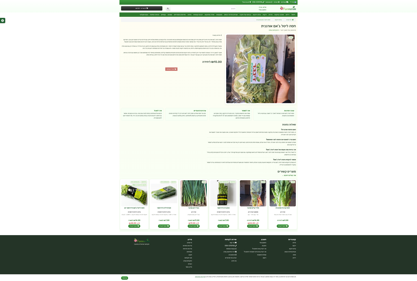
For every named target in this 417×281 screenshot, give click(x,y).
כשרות (190, 264)
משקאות (219, 15)
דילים (287, 15)
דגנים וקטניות (198, 15)
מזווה (189, 15)
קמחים (163, 15)
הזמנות (264, 246)
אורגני (290, 37)
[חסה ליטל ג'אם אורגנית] (260, 69)
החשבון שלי (262, 10)
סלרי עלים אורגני (253, 208)
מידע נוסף (189, 267)
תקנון (190, 255)
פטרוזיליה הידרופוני (164, 208)
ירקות (265, 15)
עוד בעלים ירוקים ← (289, 175)
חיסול (293, 15)
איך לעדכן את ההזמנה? (259, 249)
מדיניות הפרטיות (200, 277)
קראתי (124, 278)
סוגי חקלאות (188, 258)
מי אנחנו (189, 243)
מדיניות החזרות (187, 246)
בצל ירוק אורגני (193, 208)
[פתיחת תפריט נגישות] (2, 20)
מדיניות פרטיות (187, 249)
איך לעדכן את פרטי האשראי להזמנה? (255, 252)
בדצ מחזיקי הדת (224, 182)
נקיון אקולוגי (144, 15)
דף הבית (288, 20)
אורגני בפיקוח (279, 15)
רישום (264, 258)
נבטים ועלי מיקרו (245, 15)
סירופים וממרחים (180, 15)
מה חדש (234, 261)
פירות (270, 15)
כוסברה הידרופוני (223, 208)
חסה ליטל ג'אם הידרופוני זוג (134, 208)
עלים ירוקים (257, 15)
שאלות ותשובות (261, 255)
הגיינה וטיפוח (154, 15)
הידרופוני (232, 182)
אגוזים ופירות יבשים (231, 15)
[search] (167, 8)
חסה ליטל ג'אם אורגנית (263, 20)
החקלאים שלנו (274, 30)
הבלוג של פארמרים (231, 258)
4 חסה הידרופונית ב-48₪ (139, 185)
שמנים (170, 15)
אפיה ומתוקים (209, 15)
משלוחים (189, 252)
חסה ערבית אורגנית (283, 208)
